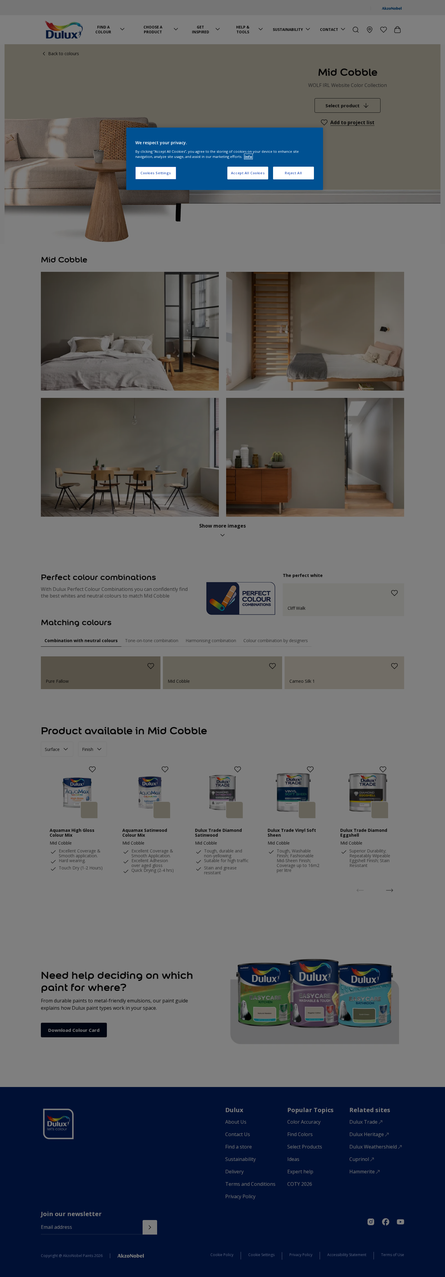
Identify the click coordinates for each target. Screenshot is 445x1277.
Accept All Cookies (248, 173)
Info (248, 156)
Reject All (293, 173)
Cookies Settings (155, 173)
